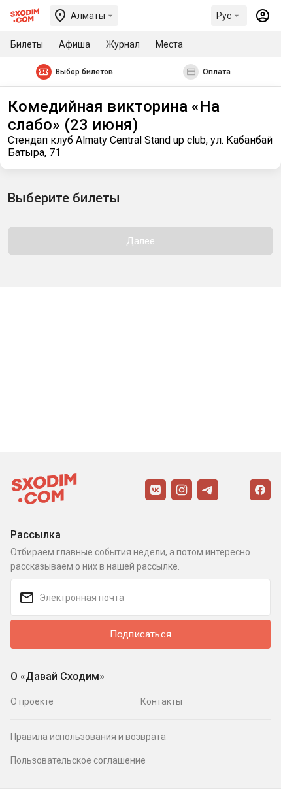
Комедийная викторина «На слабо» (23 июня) (114, 115)
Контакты (161, 701)
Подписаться (140, 634)
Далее (141, 241)
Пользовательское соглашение (78, 760)
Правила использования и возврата (88, 737)
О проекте (32, 701)
